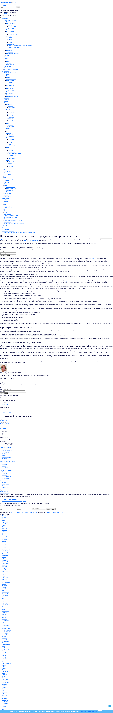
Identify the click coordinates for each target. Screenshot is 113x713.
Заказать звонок (4, 423)
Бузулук (4, 531)
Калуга (4, 574)
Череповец (5, 703)
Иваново (4, 566)
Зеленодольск (5, 563)
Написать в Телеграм (5, 2)
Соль (7, 160)
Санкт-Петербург (6, 663)
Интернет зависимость (12, 191)
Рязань (4, 660)
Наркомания (5, 71)
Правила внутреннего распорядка (13, 220)
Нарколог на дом (10, 21)
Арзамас (4, 517)
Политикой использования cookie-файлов (88, 711)
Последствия (7, 66)
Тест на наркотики (11, 79)
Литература (7, 206)
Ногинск (4, 636)
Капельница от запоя (14, 47)
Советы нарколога (9, 174)
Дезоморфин (9, 118)
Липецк (4, 601)
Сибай (3, 676)
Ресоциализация (10, 93)
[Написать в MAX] (109, 703)
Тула (3, 693)
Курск (3, 598)
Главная (4, 227)
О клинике (5, 209)
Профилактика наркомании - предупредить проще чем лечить (18, 232)
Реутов (4, 657)
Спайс (7, 147)
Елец (3, 558)
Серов (3, 673)
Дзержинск (5, 550)
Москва (4, 615)
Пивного (4, 473)
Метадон (8, 133)
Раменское (5, 655)
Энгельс (4, 709)
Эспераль (10, 52)
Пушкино (4, 654)
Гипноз (10, 39)
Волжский (4, 539)
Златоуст (4, 565)
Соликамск (5, 677)
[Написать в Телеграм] (109, 706)
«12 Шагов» (7, 199)
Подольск (4, 652)
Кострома (4, 590)
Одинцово (4, 639)
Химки (4, 697)
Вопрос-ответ (7, 196)
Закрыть (100, 711)
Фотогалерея (7, 222)
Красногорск (5, 592)
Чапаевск (4, 698)
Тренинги (6, 201)
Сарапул (4, 666)
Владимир (4, 534)
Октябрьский (5, 641)
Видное (4, 533)
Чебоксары (5, 700)
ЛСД (7, 131)
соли (18, 352)
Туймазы (4, 692)
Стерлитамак (5, 682)
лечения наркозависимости (30, 240)
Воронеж (4, 546)
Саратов (4, 668)
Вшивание (9, 50)
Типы (5, 169)
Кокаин (8, 123)
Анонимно (11, 28)
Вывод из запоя (10, 23)
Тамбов (4, 687)
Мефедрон (9, 128)
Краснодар (5, 593)
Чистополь (5, 704)
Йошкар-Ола (5, 571)
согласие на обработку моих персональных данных (23, 512)
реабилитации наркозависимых (57, 260)
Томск (3, 690)
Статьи (6, 68)
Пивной (8, 61)
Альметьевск (5, 515)
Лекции (6, 204)
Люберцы (4, 603)
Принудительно (10, 29)
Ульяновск (5, 695)
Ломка (10, 163)
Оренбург (4, 643)
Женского (4, 475)
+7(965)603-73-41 (4, 404)
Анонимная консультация (6, 0)
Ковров (4, 584)
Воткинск (4, 544)
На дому (10, 25)
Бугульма (4, 530)
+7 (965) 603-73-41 (4, 14)
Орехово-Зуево (6, 644)
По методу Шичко (13, 34)
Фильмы (6, 203)
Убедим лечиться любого (10, 217)
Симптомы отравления (14, 157)
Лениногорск (5, 600)
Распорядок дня (8, 218)
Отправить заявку (5, 255)
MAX (15, 2)
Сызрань (4, 684)
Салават (4, 662)
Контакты (4, 225)
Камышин (4, 579)
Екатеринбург (5, 555)
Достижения (7, 211)
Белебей (4, 523)
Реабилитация (10, 31)
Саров (3, 670)
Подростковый (10, 64)
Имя (1, 389)
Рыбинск (4, 658)
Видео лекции (8, 207)
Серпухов (4, 674)
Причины (6, 55)
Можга (4, 614)
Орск (3, 646)
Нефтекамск (5, 623)
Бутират (8, 109)
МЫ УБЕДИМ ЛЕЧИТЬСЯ (6, 412)
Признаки (6, 56)
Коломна (4, 585)
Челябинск (5, 701)
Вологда (4, 541)
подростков (68, 281)
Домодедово (5, 554)
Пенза (3, 647)
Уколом (10, 42)
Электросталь (5, 708)
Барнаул (4, 520)
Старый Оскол (6, 681)
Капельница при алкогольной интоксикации (20, 45)
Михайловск (5, 611)
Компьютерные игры (11, 188)
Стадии (6, 58)
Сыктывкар (5, 685)
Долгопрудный (6, 552)
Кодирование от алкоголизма (7, 461)
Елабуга (4, 557)
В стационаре (12, 26)
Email (2, 391)
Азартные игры (10, 190)
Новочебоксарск (6, 635)
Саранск (4, 665)
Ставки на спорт (10, 187)
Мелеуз (4, 606)
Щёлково (4, 706)
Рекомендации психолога (11, 69)
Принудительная (6, 476)
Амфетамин (9, 104)
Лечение (10, 106)
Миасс (3, 608)
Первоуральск (5, 649)
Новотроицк (5, 633)
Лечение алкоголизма (10, 20)
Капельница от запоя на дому (16, 48)
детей (21, 271)
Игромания (5, 176)
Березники (3, 5)
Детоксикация (10, 44)
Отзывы (6, 212)
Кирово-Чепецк (6, 582)
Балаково (4, 528)
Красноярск (5, 595)
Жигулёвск (5, 560)
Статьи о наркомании (8, 231)
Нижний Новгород (7, 627)
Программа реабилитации (11, 215)
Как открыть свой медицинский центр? (14, 223)
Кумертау (4, 596)
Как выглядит (11, 161)
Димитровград (6, 549)
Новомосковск (6, 631)
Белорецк (4, 525)
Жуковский (5, 561)
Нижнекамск (5, 625)
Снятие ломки (10, 80)
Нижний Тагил (6, 628)
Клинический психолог (12, 53)
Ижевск (4, 568)
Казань (4, 573)
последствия (27, 296)
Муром (4, 617)
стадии (92, 258)
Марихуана (9, 137)
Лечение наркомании (10, 72)
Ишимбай (4, 569)
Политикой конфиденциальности (55, 512)
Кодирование (9, 36)
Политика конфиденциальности (10, 499)
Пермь (4, 650)
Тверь (3, 689)
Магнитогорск (6, 604)
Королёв (4, 588)
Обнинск (4, 638)
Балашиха (4, 519)
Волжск (4, 538)
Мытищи (4, 619)
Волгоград (4, 536)
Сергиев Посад (6, 671)
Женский (8, 63)
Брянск (4, 527)
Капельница (5, 487)
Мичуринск (5, 612)
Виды (5, 60)
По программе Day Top (14, 33)
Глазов (4, 547)
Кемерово (4, 581)
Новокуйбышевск (6, 630)
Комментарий (3, 387)
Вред (9, 144)
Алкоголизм (5, 18)
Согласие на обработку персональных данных (14, 501)
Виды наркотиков (9, 103)
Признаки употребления (14, 153)
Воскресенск (5, 542)
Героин (8, 114)
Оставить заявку (50, 509)
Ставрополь (5, 679)
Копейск (4, 587)
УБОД (7, 91)
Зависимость (11, 107)
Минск (4, 609)
